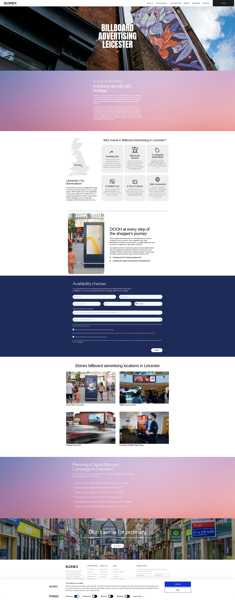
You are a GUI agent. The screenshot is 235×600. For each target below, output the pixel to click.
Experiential (196, 3)
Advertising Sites (161, 3)
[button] (117, 483)
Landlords (206, 3)
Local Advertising (175, 3)
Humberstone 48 (73, 445)
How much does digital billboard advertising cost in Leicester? (101, 483)
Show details (137, 596)
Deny (177, 590)
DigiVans (186, 3)
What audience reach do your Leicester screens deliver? (99, 492)
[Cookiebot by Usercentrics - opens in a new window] (54, 596)
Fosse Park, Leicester (75, 405)
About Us (150, 3)
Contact (223, 3)
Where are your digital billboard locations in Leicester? (98, 487)
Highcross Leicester (128, 405)
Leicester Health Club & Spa (131, 445)
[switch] (94, 596)
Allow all (178, 584)
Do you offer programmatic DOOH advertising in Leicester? (101, 506)
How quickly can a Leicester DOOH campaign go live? (98, 497)
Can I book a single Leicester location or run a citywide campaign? (103, 501)
